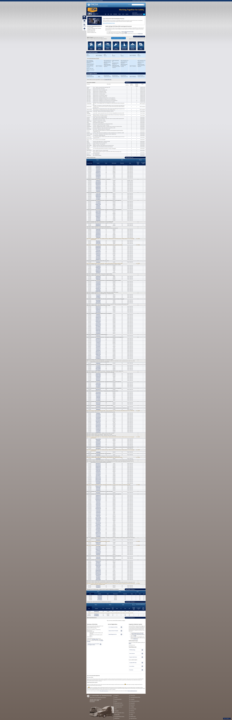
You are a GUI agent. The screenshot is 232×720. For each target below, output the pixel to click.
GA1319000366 (98, 326)
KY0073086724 (96, 614)
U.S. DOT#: (89, 27)
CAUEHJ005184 (98, 474)
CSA (108, 14)
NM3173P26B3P (98, 368)
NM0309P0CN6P (98, 466)
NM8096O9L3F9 (98, 495)
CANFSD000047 (98, 173)
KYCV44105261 (98, 168)
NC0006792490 (98, 229)
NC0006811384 (98, 185)
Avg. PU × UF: (89, 68)
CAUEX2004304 (98, 189)
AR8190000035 (98, 418)
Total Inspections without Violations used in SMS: (96, 633)
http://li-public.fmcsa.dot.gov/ (132, 690)
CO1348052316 (98, 431)
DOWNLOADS (84, 26)
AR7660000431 (98, 543)
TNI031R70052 (98, 279)
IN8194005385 (98, 404)
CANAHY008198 (98, 213)
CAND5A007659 (98, 376)
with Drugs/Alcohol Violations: (124, 62)
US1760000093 (98, 365)
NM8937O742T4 (98, 549)
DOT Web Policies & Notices (134, 701)
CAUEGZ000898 (98, 417)
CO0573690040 (98, 343)
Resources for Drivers (118, 706)
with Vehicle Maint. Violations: (115, 63)
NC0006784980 (98, 242)
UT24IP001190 (98, 550)
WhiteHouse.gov (133, 716)
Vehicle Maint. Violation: (91, 179)
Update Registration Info (113, 634)
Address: (88, 28)
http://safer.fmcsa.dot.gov (104, 690)
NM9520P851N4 (98, 188)
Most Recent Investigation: (91, 629)
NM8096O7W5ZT (98, 525)
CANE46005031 (98, 333)
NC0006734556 (98, 382)
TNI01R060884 (98, 536)
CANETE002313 (98, 285)
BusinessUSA (132, 703)
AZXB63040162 (98, 171)
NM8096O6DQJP (98, 573)
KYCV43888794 (98, 201)
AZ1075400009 (98, 400)
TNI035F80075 (98, 262)
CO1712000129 (98, 398)
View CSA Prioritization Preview (117, 38)
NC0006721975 (98, 422)
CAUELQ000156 (98, 414)
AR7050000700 (98, 386)
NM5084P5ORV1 (98, 251)
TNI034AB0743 (98, 587)
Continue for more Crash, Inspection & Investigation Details (93, 644)
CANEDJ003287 (98, 504)
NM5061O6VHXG (98, 561)
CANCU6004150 (98, 448)
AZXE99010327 (98, 562)
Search (127, 14)
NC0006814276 (98, 180)
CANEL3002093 (98, 443)
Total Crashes (89, 636)
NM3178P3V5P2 (98, 312)
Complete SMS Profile (107, 79)
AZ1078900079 (98, 576)
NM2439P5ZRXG (98, 246)
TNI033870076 (98, 191)
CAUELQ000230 (98, 392)
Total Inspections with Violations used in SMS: (95, 635)
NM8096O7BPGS (98, 542)
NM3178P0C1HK (98, 464)
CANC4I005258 (98, 297)
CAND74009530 (98, 458)
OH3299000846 (98, 283)
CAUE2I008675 (98, 346)
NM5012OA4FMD (98, 479)
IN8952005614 (98, 409)
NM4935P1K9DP (98, 393)
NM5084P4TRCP (98, 277)
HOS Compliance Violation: (91, 360)
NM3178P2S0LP (98, 345)
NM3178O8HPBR (98, 517)
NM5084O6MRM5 (98, 565)
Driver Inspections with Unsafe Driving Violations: (90, 61)
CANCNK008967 (98, 284)
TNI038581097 (98, 217)
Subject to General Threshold (113, 630)
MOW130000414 (98, 529)
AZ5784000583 (98, 406)
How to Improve (132, 653)
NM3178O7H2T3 (98, 533)
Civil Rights (132, 706)
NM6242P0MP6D (98, 439)
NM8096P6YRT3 (98, 216)
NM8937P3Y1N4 (98, 306)
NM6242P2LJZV (98, 351)
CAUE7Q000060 (98, 482)
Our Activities (138, 0)
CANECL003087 (98, 331)
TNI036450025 (98, 255)
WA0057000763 (98, 444)
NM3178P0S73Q (98, 421)
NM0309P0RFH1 (98, 425)
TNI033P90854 (98, 454)
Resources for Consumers (119, 705)
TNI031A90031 (98, 578)
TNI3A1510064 (98, 250)
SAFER (126, 32)
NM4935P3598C (98, 330)
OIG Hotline (132, 710)
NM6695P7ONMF (98, 204)
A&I (105, 14)
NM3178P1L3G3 (98, 389)
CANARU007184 (98, 445)
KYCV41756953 (98, 546)
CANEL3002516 (98, 258)
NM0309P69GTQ (98, 235)
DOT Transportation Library (119, 712)
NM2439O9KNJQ (98, 499)
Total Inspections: (90, 631)
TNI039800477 (98, 296)
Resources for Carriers (118, 703)
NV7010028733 (98, 265)
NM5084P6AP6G (98, 234)
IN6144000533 (98, 380)
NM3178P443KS (98, 302)
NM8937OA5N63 (98, 476)
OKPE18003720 (98, 318)
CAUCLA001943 (98, 394)
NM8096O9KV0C (98, 497)
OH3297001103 (98, 166)
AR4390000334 (98, 490)
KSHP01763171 (98, 534)
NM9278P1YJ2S (98, 378)
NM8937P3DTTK (98, 325)
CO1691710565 (98, 193)
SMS (111, 14)
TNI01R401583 (98, 396)
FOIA (115, 708)
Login (129, 4)
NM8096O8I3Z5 (98, 515)
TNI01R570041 (98, 520)
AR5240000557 (98, 492)
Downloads (131, 669)
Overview (115, 14)
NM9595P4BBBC (98, 290)
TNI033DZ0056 (98, 377)
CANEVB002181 (98, 233)
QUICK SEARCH (134, 12)
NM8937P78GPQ (98, 212)
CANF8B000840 (98, 512)
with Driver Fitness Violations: (141, 62)
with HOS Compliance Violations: (107, 62)
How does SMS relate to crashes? (139, 36)
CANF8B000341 (98, 585)
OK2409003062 (96, 615)
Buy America (132, 705)
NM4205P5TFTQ (98, 248)
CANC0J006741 (98, 415)
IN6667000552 (98, 554)
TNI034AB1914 (98, 272)
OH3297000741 (98, 252)
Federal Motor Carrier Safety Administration (98, 697)
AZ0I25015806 (100, 598)
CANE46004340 (98, 539)
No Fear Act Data (133, 708)
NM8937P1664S (98, 402)
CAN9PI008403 (98, 527)
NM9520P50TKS (98, 269)
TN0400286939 (99, 595)
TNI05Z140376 (98, 310)
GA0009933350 (99, 597)
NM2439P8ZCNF (98, 167)
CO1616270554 (98, 511)
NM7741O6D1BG (98, 574)
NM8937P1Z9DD (98, 375)
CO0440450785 (98, 342)
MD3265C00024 (98, 347)
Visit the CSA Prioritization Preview (109, 23)
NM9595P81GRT (98, 195)
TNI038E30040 (98, 501)
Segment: (88, 69)
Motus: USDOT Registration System (127, 31)
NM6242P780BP (98, 210)
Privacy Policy (132, 695)
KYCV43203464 (98, 203)
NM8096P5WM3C (98, 247)
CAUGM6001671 (98, 358)
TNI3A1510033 (98, 513)
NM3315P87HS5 (98, 184)
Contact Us (116, 695)
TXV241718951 (98, 488)
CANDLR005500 (98, 341)
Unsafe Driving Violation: (91, 192)
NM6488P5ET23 (98, 259)
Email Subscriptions (118, 699)
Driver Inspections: (107, 60)
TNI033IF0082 (98, 205)
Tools (119, 14)
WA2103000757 (98, 475)
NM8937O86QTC (98, 519)
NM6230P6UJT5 (98, 224)
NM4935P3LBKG (98, 321)
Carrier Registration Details (113, 627)
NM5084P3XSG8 (98, 308)
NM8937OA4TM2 (98, 478)
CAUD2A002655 (98, 281)
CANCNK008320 (98, 471)
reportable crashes (95, 639)
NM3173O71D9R (98, 551)
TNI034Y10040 (98, 566)
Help (123, 14)
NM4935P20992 (98, 373)
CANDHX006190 (98, 468)
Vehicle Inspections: (115, 60)
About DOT (134, 0)
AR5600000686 (98, 220)
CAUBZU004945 (98, 175)
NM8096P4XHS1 (98, 271)
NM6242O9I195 (98, 500)
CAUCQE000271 (98, 369)
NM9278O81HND (98, 523)
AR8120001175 (98, 240)
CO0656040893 (98, 509)
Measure (88, 55)
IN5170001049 (98, 218)
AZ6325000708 (98, 322)
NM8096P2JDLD (98, 354)
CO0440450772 (98, 349)
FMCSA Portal (140, 33)
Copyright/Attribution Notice (119, 716)
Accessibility (132, 699)
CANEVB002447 (98, 176)
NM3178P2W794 (98, 339)
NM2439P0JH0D (98, 441)
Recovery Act (132, 712)
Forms (116, 701)
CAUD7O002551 (98, 569)
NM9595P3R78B (98, 317)
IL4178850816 (98, 530)
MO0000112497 (96, 611)
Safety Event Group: (90, 64)
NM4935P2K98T (98, 352)
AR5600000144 (98, 575)
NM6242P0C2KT (98, 463)
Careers (116, 697)
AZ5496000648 (98, 452)
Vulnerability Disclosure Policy (135, 697)
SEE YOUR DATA (84, 18)
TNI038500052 (98, 440)
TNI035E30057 (98, 363)
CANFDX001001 (98, 254)
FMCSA (130, 643)
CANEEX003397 (98, 276)
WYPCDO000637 (98, 384)
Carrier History (131, 666)
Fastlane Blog (117, 714)
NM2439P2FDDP (98, 356)
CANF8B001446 (98, 338)
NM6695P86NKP (98, 187)
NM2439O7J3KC (98, 532)
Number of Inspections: (91, 32)
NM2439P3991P (98, 329)
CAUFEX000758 (98, 483)
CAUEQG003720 (98, 208)
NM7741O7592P (98, 547)
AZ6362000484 (98, 350)
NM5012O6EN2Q (98, 571)
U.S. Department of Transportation (101, 695)
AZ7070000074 (98, 567)
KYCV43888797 (98, 199)
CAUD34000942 (98, 367)
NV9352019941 (98, 487)
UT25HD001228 (98, 429)
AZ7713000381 (98, 385)
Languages (117, 710)
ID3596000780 (98, 314)
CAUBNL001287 (98, 507)
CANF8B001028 (98, 472)
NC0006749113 (98, 335)
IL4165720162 (98, 516)
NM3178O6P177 (98, 563)
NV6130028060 (98, 256)
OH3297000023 (98, 528)
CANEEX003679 (98, 214)
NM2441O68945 (98, 579)
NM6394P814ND (98, 196)
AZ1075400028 (98, 268)
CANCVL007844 (98, 243)
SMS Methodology (132, 649)
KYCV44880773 (98, 177)
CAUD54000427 (98, 553)
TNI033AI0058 (98, 355)
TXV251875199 (98, 294)
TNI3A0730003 (98, 557)
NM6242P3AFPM (98, 327)
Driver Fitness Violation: (90, 263)
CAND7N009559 (98, 300)
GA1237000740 (98, 287)
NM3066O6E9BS (98, 570)
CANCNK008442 (98, 419)
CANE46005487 (98, 206)
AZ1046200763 (98, 169)
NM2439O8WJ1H (98, 508)
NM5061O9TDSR (98, 486)
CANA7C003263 (98, 230)
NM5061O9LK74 (98, 496)
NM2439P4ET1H (98, 288)
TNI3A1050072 (98, 197)
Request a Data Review (133, 657)
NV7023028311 (98, 521)
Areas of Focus (143, 0)
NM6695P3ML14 (98, 319)
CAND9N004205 (98, 231)
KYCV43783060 (98, 430)
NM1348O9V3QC (98, 480)
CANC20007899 (98, 315)
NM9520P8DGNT (98, 183)
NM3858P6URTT (98, 225)
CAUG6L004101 (98, 558)
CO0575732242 (98, 503)
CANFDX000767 (98, 309)
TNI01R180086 (98, 301)
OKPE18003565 (98, 427)
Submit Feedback (226, 718)
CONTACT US (84, 22)
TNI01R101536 (98, 237)
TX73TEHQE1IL (99, 599)
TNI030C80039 (98, 505)
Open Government (133, 718)
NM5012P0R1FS (98, 426)
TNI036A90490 (98, 289)
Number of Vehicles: (90, 30)
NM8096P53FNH (98, 267)
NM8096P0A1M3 (98, 467)
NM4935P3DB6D (98, 323)
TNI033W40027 (98, 524)
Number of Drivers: (90, 31)
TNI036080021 (98, 413)
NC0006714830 (98, 470)
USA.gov (131, 714)
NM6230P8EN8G (98, 181)
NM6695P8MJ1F (98, 172)
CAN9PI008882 (98, 397)
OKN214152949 (98, 423)
